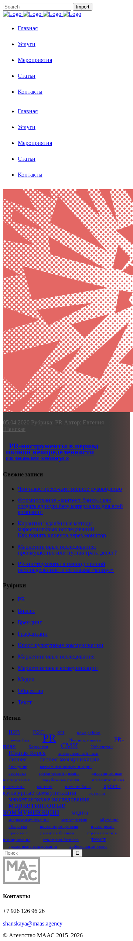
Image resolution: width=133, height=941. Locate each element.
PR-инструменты (84, 740)
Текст (25, 702)
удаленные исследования (32, 846)
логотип (97, 793)
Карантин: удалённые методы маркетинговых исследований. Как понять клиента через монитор (62, 529)
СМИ (69, 746)
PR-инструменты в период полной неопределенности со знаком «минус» (52, 452)
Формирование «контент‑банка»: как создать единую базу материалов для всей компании (70, 506)
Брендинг (30, 622)
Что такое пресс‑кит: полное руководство (70, 489)
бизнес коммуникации (70, 759)
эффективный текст (88, 846)
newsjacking (88, 733)
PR (58, 422)
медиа (80, 812)
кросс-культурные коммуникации (61, 789)
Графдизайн (33, 634)
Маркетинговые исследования (56, 656)
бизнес (17, 759)
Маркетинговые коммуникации (58, 668)
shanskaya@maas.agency (32, 923)
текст (98, 839)
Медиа (26, 679)
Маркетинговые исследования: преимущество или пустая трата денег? (67, 550)
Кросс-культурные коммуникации (60, 645)
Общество (30, 691)
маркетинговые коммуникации (34, 808)
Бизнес (26, 611)
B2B (14, 732)
